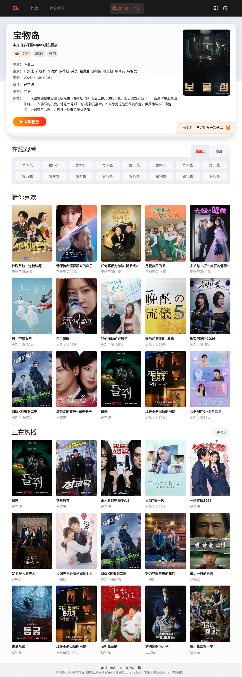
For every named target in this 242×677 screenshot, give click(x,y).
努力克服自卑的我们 (160, 573)
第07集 (187, 165)
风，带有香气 (22, 338)
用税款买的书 (155, 266)
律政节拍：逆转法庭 (27, 266)
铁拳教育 (62, 500)
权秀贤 (120, 71)
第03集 (81, 165)
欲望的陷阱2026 (202, 338)
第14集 (161, 176)
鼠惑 (104, 411)
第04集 (107, 165)
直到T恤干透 (154, 500)
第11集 (81, 176)
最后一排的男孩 (201, 573)
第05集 (134, 165)
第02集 (54, 165)
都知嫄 (96, 71)
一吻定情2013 (201, 500)
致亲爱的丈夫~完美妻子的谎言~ (76, 411)
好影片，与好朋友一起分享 (203, 127)
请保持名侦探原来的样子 (74, 266)
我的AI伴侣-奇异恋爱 (205, 411)
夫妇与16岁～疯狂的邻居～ (210, 266)
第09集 (27, 176)
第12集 (108, 176)
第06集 (161, 165)
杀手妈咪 (62, 338)
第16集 (214, 176)
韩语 (27, 91)
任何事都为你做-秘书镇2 (119, 266)
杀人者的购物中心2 (115, 500)
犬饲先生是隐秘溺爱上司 (74, 573)
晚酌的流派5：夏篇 (159, 338)
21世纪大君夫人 (23, 573)
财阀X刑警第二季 (24, 411)
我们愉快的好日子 (114, 338)
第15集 (188, 176)
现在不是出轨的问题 (160, 411)
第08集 (214, 165)
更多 (220, 433)
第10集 (54, 176)
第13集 (134, 176)
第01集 (27, 165)
